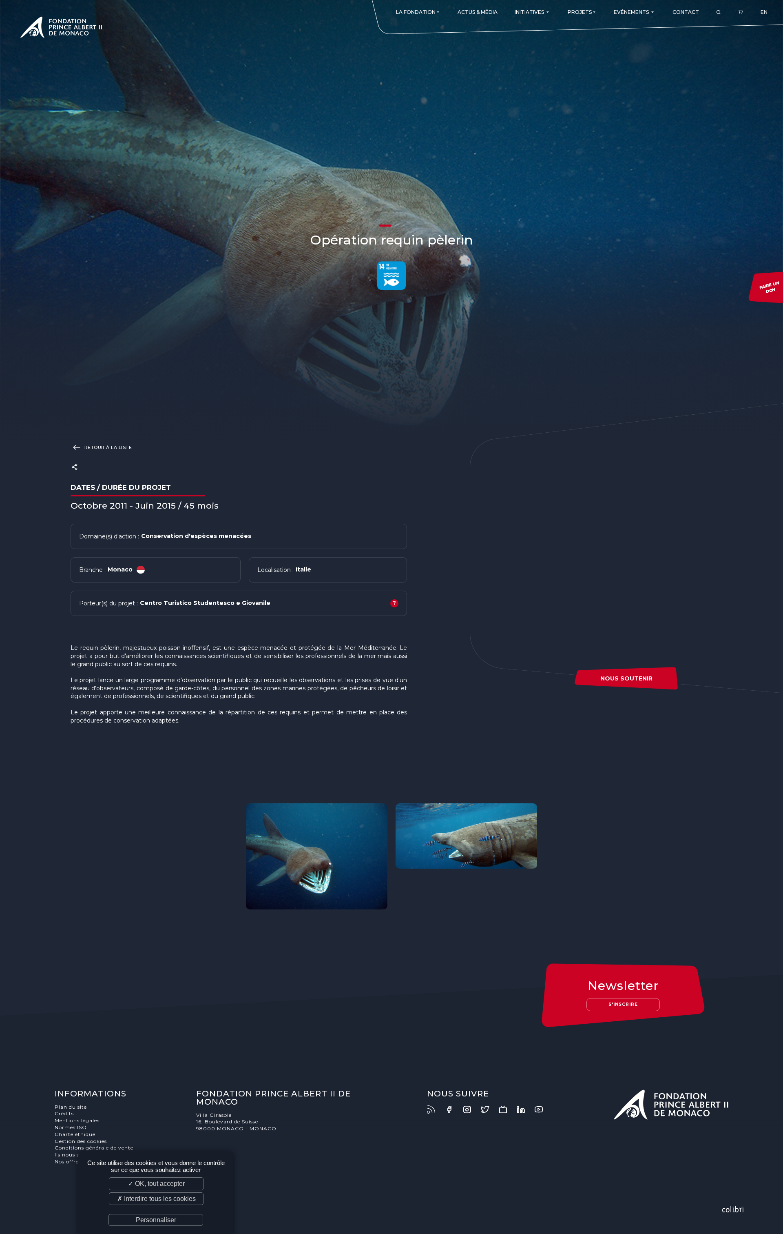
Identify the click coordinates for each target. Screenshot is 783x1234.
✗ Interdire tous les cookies (156, 1198)
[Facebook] (453, 1109)
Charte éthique (75, 1134)
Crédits (64, 1113)
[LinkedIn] (525, 1109)
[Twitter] (489, 1109)
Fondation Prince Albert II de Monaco (61, 28)
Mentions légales (77, 1120)
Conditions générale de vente (94, 1148)
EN (764, 12)
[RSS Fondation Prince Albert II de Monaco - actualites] (435, 1109)
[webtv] (507, 1109)
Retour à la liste (107, 447)
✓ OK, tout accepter (156, 1183)
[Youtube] (543, 1109)
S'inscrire (623, 1004)
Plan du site (71, 1107)
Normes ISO (71, 1127)
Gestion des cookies (81, 1141)
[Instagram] (471, 1109)
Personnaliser (156, 1219)
